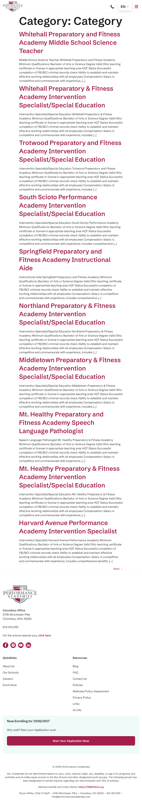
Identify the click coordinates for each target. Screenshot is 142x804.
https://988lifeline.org (91, 787)
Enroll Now (10, 685)
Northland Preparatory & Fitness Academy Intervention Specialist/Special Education (67, 314)
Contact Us (80, 678)
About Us (8, 666)
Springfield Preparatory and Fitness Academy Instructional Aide (64, 259)
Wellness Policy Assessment (91, 691)
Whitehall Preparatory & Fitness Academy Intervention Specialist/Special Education (66, 97)
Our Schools (11, 672)
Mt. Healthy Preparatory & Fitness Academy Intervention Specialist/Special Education (69, 477)
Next (118, 568)
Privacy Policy (82, 697)
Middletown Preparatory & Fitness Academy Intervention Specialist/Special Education (70, 368)
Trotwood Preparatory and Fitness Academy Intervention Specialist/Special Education (70, 151)
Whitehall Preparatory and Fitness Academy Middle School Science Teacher (69, 42)
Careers (8, 678)
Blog (75, 666)
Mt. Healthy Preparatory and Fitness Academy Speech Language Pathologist (61, 422)
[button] (136, 6)
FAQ (75, 672)
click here (44, 635)
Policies (78, 685)
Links (76, 704)
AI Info (77, 710)
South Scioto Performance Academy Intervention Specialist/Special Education (62, 205)
